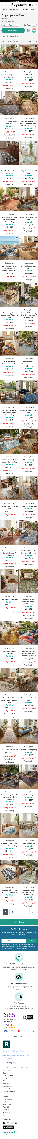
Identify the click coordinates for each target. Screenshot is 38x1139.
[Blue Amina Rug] (28, 441)
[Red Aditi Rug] (28, 56)
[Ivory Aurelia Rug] (28, 825)
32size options (29, 840)
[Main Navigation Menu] (2, 5)
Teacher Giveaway (9, 1091)
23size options (9, 840)
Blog (4, 1073)
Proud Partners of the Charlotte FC (15, 1068)
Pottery (33, 9)
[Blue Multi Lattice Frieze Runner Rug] (9, 153)
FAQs (4, 1102)
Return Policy (7, 1110)
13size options (29, 792)
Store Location (8, 1076)
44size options (9, 168)
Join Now (31, 941)
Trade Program (8, 1086)
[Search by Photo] (28, 30)
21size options (28, 72)
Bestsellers (6, 1083)
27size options (9, 457)
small (23, 41)
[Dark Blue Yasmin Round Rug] (28, 392)
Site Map (6, 1078)
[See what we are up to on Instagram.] (8, 1123)
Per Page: (27, 25)
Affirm (5, 1081)
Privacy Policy (5, 946)
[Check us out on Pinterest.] (16, 1123)
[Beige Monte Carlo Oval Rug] (9, 488)
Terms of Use (8, 1051)
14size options (29, 358)
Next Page (19, 922)
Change (11, 21)
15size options (9, 887)
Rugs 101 (6, 1107)
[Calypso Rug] (28, 777)
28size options (9, 596)
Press (5, 1115)
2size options (9, 214)
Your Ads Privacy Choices (12, 1056)
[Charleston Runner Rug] (28, 488)
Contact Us (7, 1097)
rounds (9, 41)
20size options (29, 118)
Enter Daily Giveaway (10, 1089)
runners (16, 41)
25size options (29, 214)
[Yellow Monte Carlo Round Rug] (9, 633)
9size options (9, 118)
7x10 (30, 41)
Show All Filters (13, 30)
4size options (28, 263)
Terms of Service (21, 948)
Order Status (7, 1099)
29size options (29, 407)
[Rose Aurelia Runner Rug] (9, 731)
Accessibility (7, 1112)
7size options (28, 168)
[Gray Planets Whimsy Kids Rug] (9, 103)
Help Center (7, 1104)
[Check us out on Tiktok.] (12, 1123)
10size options (9, 263)
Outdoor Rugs (14, 9)
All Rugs (4, 9)
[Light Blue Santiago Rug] (9, 581)
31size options (9, 792)
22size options (9, 310)
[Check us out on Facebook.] (4, 1123)
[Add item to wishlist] (16, 46)
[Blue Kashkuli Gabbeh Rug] (28, 680)
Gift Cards (6, 1070)
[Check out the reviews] (10, 1133)
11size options (9, 72)
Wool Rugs (25, 9)
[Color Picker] (34, 30)
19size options (29, 457)
